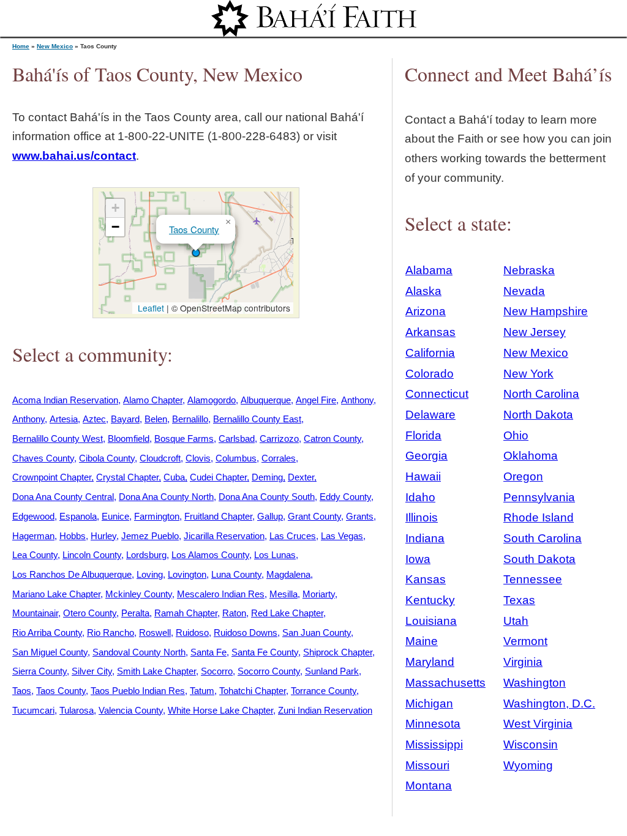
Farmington (156, 516)
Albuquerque (266, 400)
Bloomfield (128, 438)
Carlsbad (237, 438)
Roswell (155, 632)
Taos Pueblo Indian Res (138, 690)
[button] (196, 252)
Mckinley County (138, 594)
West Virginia (538, 723)
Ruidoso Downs (245, 632)
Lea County (35, 555)
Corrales (278, 458)
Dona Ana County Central (63, 496)
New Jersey (534, 332)
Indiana (425, 538)
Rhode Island (538, 517)
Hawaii (423, 476)
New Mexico (55, 46)
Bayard (125, 419)
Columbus (236, 458)
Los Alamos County (210, 555)
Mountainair (35, 613)
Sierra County (39, 671)
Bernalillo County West (57, 438)
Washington (534, 682)
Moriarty (318, 594)
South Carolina (542, 538)
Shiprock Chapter (337, 652)
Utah (515, 620)
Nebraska (529, 270)
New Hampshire (545, 311)
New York (528, 373)
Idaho (420, 497)
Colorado (429, 373)
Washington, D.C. (549, 703)
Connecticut (436, 393)
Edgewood (33, 516)
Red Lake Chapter (287, 613)
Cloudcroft (160, 458)
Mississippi (434, 744)
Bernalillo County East (257, 419)
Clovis (198, 458)
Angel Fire (316, 400)
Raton (234, 613)
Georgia (426, 455)
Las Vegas (342, 536)
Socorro (217, 671)
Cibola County (107, 458)
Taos (21, 690)
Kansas (425, 579)
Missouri (427, 765)
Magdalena (288, 574)
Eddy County (345, 496)
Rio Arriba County (47, 632)
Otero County (89, 613)
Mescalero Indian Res (221, 594)
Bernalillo (190, 419)
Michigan (429, 703)
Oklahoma (530, 455)
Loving (150, 574)
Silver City (92, 671)
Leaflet (149, 308)
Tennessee (532, 579)
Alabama (428, 270)
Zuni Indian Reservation (325, 710)
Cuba (174, 477)
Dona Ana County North (166, 496)
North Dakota (538, 414)
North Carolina (541, 393)
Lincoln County (91, 555)
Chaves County (43, 458)
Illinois (421, 517)
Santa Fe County (264, 652)
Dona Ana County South (267, 496)
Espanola (78, 516)
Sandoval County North (139, 652)
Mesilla (283, 594)
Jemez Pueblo (150, 536)
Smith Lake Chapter (156, 671)
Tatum (202, 690)
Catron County (332, 438)
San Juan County (316, 632)
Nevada (524, 291)
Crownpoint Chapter (51, 477)
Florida (423, 435)
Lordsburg (146, 555)
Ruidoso (192, 632)
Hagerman (33, 536)
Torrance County (323, 690)
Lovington (187, 574)
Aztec (94, 419)
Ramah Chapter (185, 613)
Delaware (430, 414)
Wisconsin (530, 744)
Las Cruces (292, 536)
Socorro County (269, 671)
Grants (360, 516)
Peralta (135, 613)
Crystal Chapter (127, 477)
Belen (156, 419)
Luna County (236, 574)
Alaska (423, 291)
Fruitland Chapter (218, 516)
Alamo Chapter (152, 400)
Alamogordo (211, 400)
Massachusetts (445, 682)
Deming (267, 477)
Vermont (525, 641)
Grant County (314, 516)
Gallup (270, 516)
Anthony (357, 400)
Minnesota (432, 723)
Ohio (515, 435)
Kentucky (430, 600)
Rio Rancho (110, 632)
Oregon (523, 476)
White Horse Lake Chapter (220, 710)
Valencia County (131, 710)
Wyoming (528, 765)
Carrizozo (279, 438)
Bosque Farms (184, 438)
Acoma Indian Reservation (65, 400)
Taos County (194, 229)
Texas (519, 600)
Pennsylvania (539, 497)
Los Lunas (275, 555)
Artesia (64, 419)
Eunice (115, 516)
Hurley (103, 536)
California (430, 352)
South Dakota (539, 559)
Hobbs (72, 536)
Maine (421, 641)
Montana (428, 785)
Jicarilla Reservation (224, 536)
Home (20, 46)
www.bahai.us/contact (74, 155)
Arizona (425, 311)
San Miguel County (50, 652)
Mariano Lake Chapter (56, 594)
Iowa (417, 559)
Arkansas (430, 332)
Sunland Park (332, 671)
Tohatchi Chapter (252, 690)
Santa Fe (208, 652)
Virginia (523, 661)
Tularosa (76, 710)
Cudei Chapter (218, 477)
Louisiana (431, 620)
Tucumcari (33, 710)
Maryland (429, 661)
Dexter (301, 477)
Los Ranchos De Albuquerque (72, 574)
